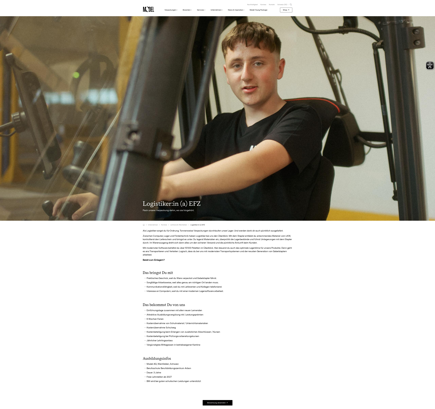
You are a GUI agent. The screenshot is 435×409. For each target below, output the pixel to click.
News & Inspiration (235, 10)
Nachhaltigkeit (252, 4)
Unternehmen (216, 10)
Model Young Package (258, 10)
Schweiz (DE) (282, 4)
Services (200, 10)
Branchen (186, 10)
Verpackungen (170, 10)
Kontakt (272, 4)
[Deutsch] (144, 224)
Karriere (263, 4)
